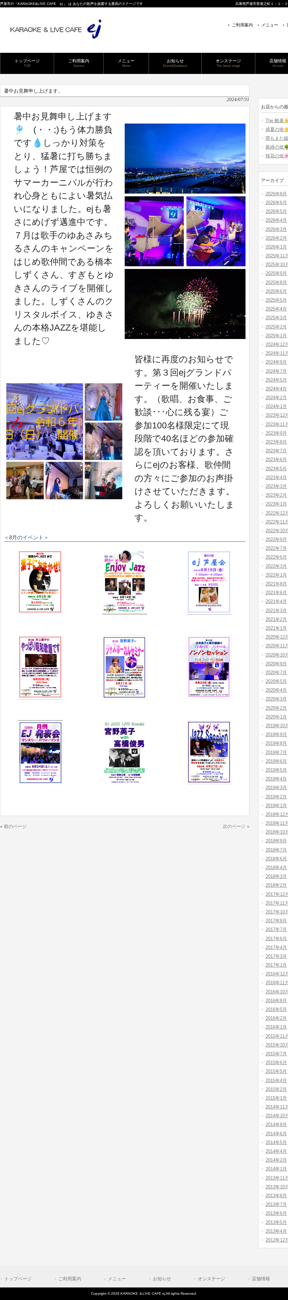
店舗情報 (261, 1278)
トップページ (18, 1278)
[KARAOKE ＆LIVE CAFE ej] (55, 36)
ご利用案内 (242, 25)
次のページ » (236, 826)
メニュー (269, 25)
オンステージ (211, 1278)
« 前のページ (13, 826)
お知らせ (162, 1278)
